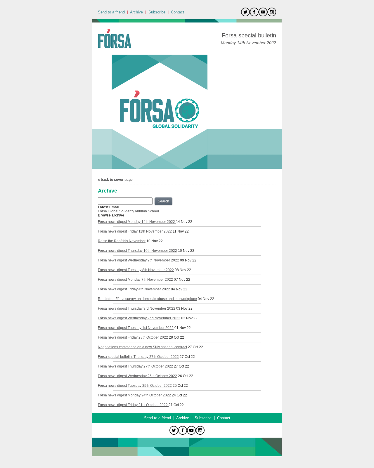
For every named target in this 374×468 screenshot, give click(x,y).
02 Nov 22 (189, 318)
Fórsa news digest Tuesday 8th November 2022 (136, 270)
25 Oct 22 (180, 386)
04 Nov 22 (179, 289)
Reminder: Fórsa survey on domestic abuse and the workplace (147, 299)
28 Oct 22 (176, 337)
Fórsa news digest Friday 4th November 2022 (134, 289)
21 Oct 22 (176, 405)
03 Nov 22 (184, 308)
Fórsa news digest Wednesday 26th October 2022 (137, 376)
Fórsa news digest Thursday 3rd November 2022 (136, 308)
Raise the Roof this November (122, 241)
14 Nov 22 (184, 222)
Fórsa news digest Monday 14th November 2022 (137, 222)
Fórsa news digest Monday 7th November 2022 (136, 280)
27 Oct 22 (195, 347)
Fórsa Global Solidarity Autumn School (128, 211)
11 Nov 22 (181, 231)
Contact (177, 12)
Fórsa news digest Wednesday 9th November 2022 (138, 260)
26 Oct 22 (185, 376)
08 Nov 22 (183, 270)
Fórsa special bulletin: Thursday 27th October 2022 (138, 357)
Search (163, 201)
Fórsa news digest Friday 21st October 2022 (133, 405)
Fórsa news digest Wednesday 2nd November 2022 (139, 318)
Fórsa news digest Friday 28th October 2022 (133, 337)
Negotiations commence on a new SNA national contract (142, 347)
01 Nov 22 (182, 328)
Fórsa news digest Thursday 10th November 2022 (137, 251)
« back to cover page (115, 180)
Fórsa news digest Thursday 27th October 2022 (135, 366)
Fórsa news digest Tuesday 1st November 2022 (136, 328)
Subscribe (156, 12)
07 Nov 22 (182, 280)
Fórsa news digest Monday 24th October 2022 (135, 395)
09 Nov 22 (188, 260)
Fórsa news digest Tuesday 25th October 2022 (135, 386)
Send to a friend (111, 12)
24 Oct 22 (179, 395)
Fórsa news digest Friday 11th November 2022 (135, 231)
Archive (136, 12)
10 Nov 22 (154, 241)
